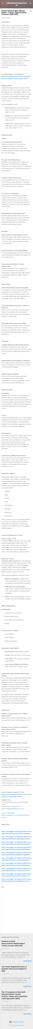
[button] (30, 11)
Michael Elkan (20, 1025)
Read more (28, 961)
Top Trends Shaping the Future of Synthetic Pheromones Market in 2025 (14, 969)
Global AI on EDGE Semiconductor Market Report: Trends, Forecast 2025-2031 (13, 943)
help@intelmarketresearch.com (14, 809)
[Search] (30, 3)
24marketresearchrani (16, 4)
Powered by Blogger (17, 1022)
